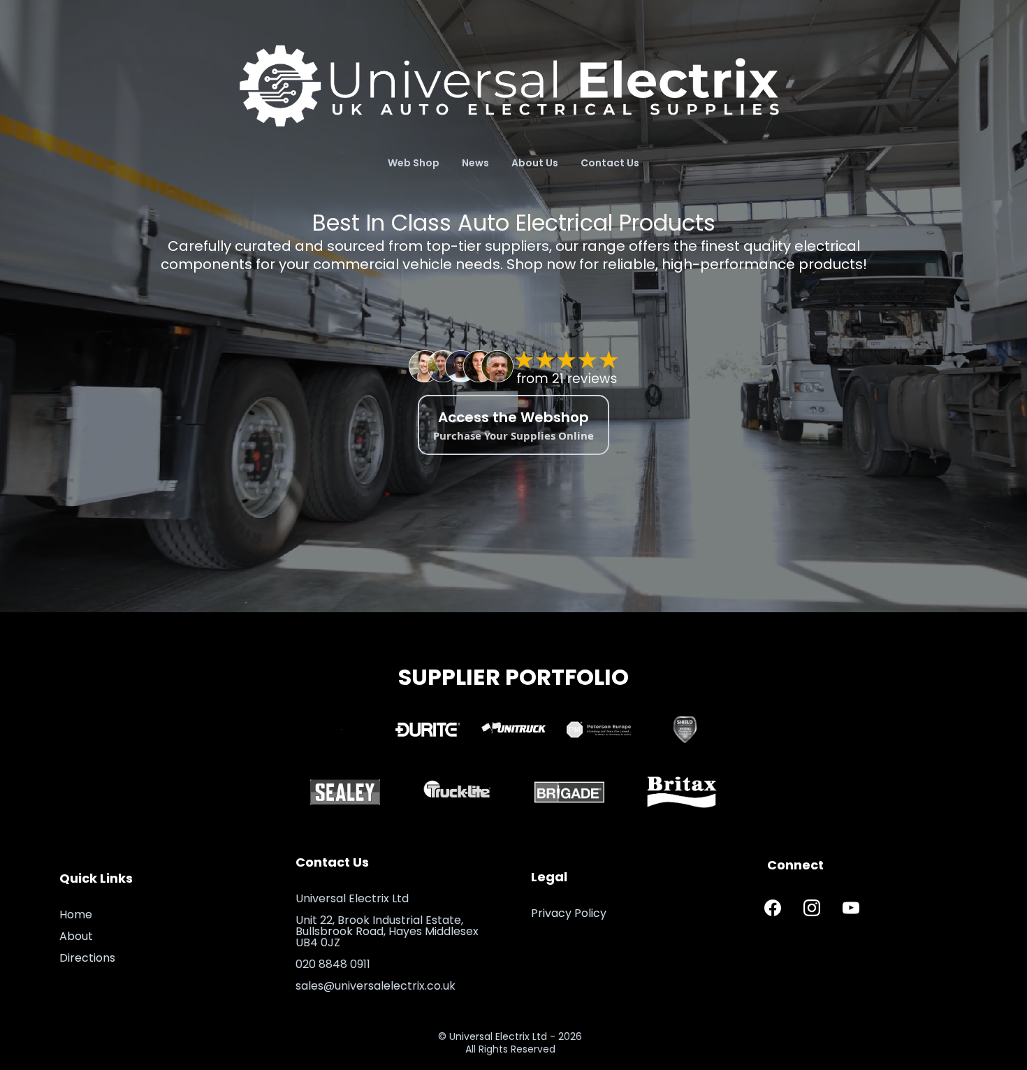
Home (75, 914)
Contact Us (610, 163)
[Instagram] (811, 907)
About (76, 936)
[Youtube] (851, 907)
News (475, 163)
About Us (534, 163)
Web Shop (413, 163)
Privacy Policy (568, 913)
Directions (87, 958)
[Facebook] (772, 907)
